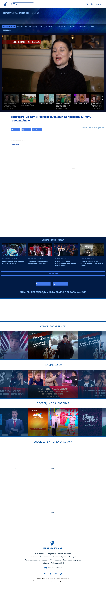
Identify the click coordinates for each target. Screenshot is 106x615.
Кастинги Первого (60, 557)
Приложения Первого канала (40, 557)
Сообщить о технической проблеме (92, 128)
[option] (11, 100)
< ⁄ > (35, 129)
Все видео (72, 557)
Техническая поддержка (72, 560)
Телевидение (15, 144)
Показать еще (53, 273)
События (45, 563)
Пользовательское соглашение (36, 560)
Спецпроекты (51, 554)
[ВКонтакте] (15, 129)
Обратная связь (55, 560)
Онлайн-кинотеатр (65, 554)
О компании (39, 554)
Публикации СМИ (57, 563)
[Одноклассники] (26, 129)
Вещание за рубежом (55, 568)
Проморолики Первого (21, 13)
